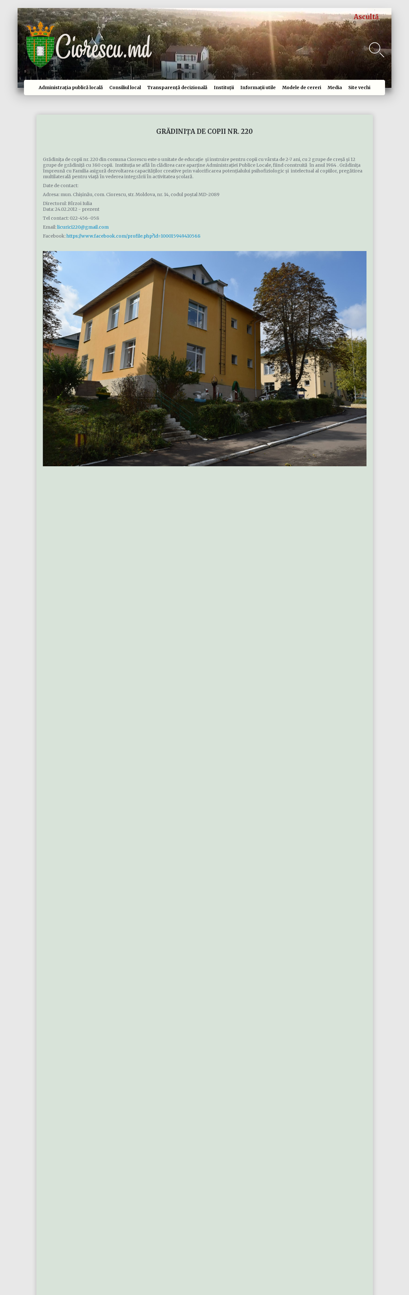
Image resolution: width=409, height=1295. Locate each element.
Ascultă (366, 17)
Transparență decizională (177, 87)
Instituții (224, 87)
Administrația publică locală (71, 87)
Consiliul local (125, 87)
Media (335, 87)
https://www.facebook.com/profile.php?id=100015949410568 (133, 236)
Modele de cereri (301, 87)
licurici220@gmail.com (83, 227)
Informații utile (258, 87)
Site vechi (359, 87)
